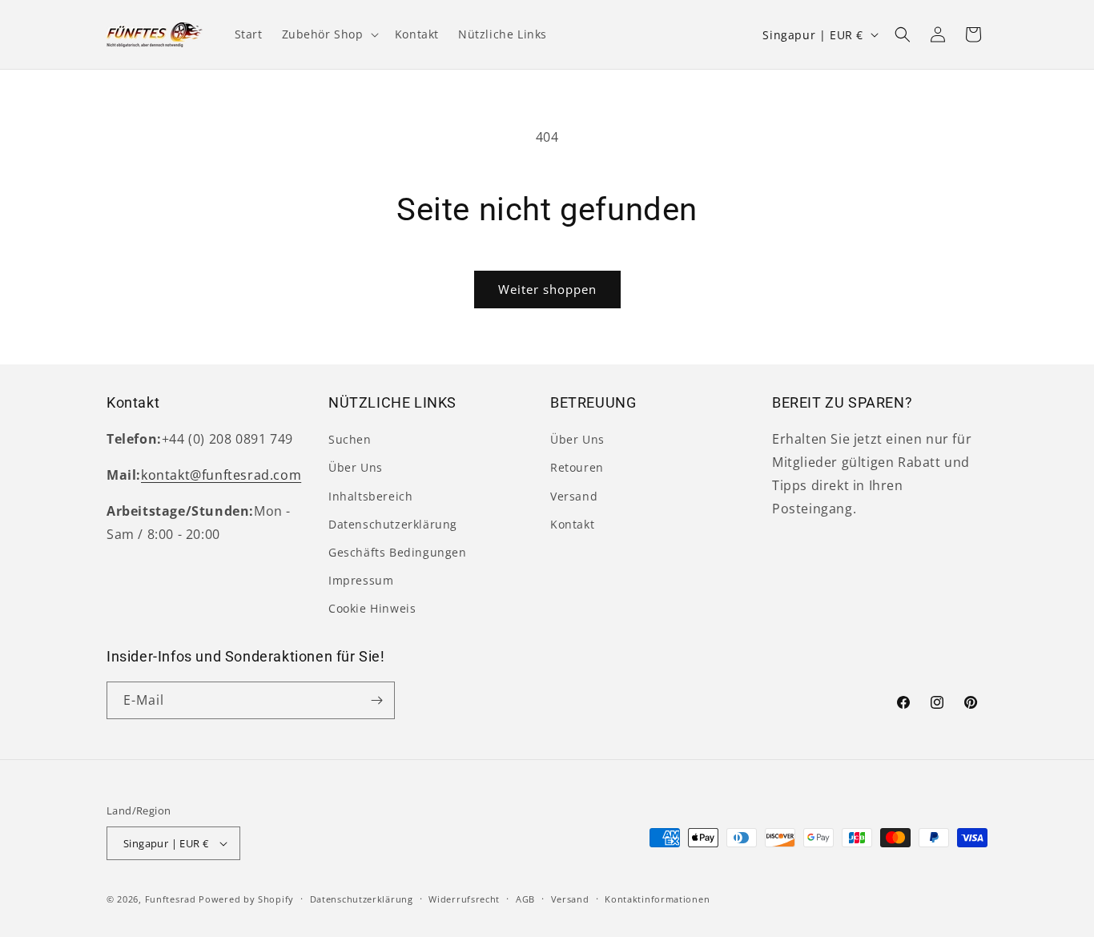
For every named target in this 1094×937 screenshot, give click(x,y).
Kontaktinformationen (657, 899)
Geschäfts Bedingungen (397, 552)
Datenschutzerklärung (392, 524)
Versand (573, 496)
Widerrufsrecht (464, 899)
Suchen (350, 439)
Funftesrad (170, 899)
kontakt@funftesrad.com (221, 475)
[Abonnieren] (376, 700)
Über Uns (355, 467)
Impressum (360, 580)
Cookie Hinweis (372, 608)
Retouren (577, 467)
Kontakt (572, 524)
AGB (525, 899)
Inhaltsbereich (370, 496)
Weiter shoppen (547, 289)
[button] (328, 34)
